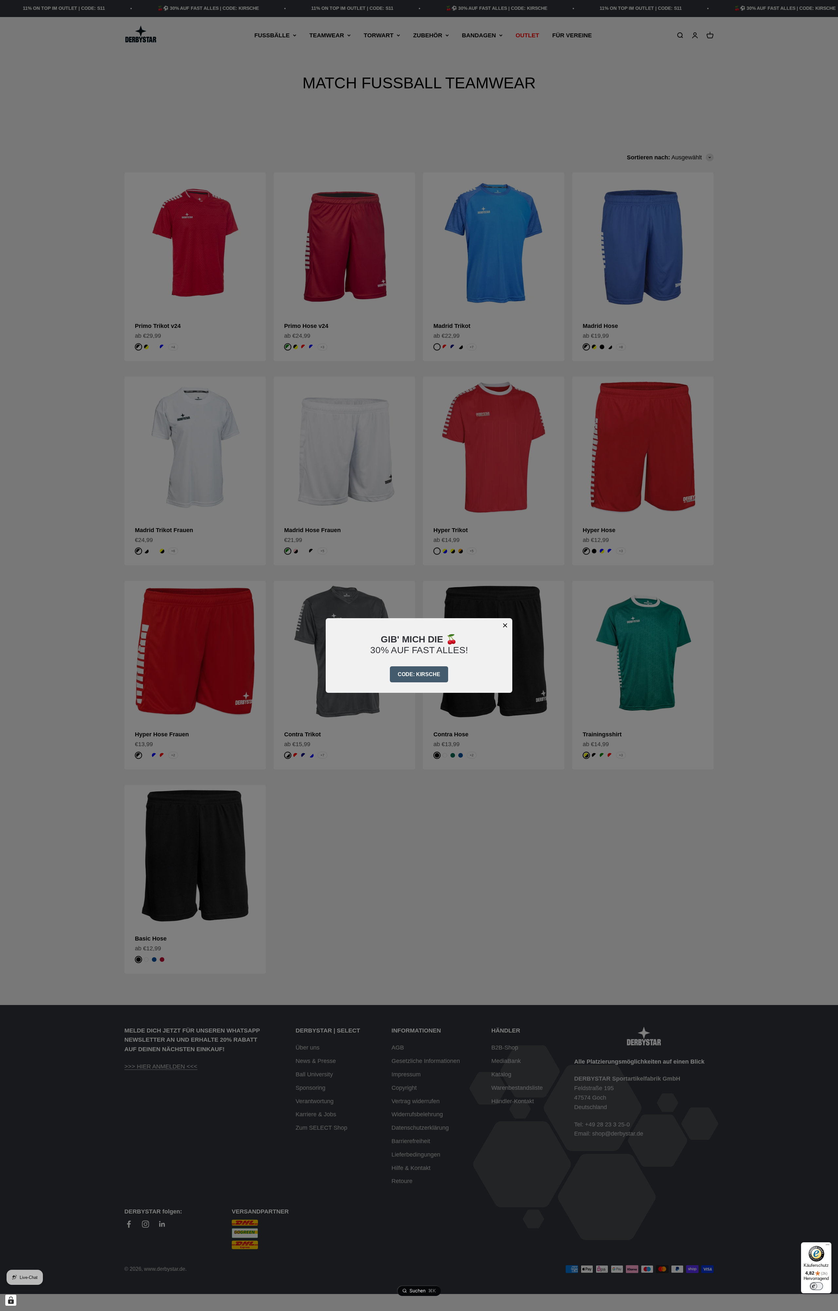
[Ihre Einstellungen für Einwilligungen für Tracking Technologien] (10, 1300)
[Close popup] (505, 625)
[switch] (816, 1286)
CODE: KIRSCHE (419, 674)
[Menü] (827, 1246)
